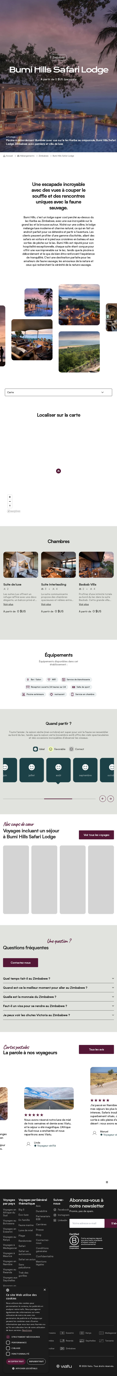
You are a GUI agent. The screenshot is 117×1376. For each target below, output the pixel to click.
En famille (24, 1220)
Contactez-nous (42, 1241)
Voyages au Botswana (9, 1222)
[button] (20, 565)
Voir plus (8, 604)
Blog (38, 1234)
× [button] (44, 1290)
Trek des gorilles (23, 1274)
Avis (38, 1206)
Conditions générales (42, 1250)
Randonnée (25, 1240)
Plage (22, 1235)
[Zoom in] (10, 497)
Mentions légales (41, 1263)
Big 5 (21, 1209)
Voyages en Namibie (9, 1263)
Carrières (41, 1224)
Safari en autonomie (25, 1253)
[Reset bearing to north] (10, 506)
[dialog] (26, 1329)
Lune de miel (26, 1230)
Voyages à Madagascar (10, 1246)
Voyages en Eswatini (9, 1230)
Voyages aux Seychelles (10, 1279)
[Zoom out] (10, 501)
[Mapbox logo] (13, 511)
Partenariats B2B (43, 1218)
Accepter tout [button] (16, 1361)
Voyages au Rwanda (9, 1271)
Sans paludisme (24, 1266)
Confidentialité (44, 1256)
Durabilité (41, 1211)
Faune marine (26, 1225)
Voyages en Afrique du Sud (9, 1212)
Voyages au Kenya (9, 1238)
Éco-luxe (23, 1214)
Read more (27, 1330)
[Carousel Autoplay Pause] (107, 1182)
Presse (40, 1229)
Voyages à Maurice (9, 1255)
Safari (22, 1246)
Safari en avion (27, 1259)
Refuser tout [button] (36, 1361)
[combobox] (7, 1290)
